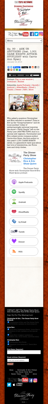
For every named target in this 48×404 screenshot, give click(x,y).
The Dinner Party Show (24, 372)
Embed (21, 81)
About (35, 374)
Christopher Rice (13, 340)
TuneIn (10, 89)
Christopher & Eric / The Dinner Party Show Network (22, 319)
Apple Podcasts (23, 85)
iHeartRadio (21, 87)
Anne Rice (10, 327)
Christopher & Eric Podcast (27, 370)
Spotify (35, 85)
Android (11, 87)
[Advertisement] (24, 291)
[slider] (36, 75)
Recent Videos (16, 374)
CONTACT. (11, 310)
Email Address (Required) (16, 357)
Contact (24, 376)
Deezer (18, 89)
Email (31, 87)
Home (11, 370)
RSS (25, 89)
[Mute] (31, 75)
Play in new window (24, 79)
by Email (22, 222)
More (31, 89)
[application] (24, 75)
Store (27, 374)
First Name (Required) (15, 349)
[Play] (10, 75)
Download (11, 81)
